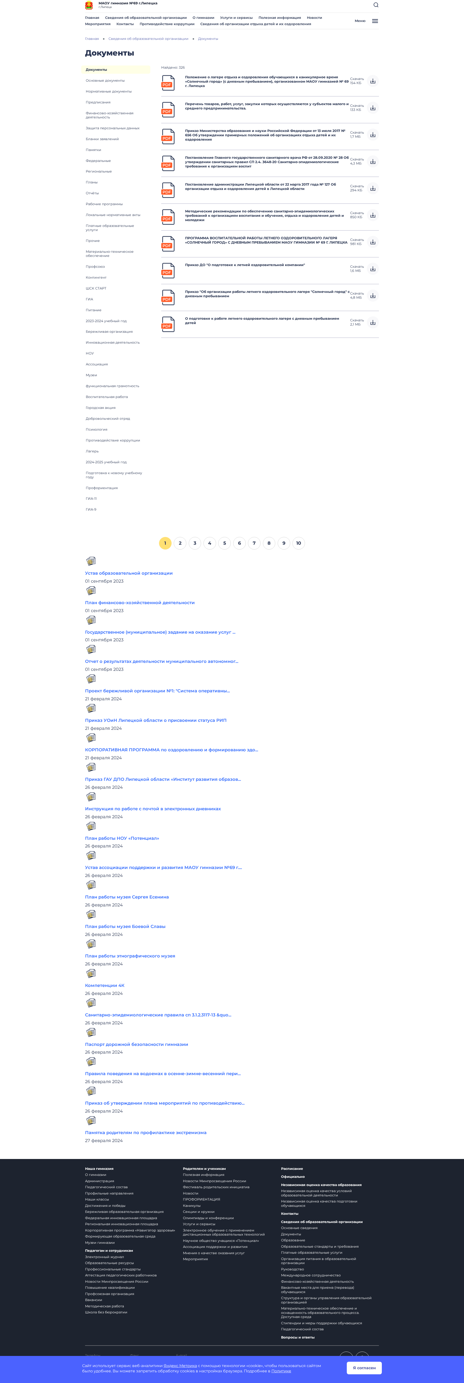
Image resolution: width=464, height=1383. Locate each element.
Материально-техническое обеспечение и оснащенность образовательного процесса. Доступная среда (320, 1312)
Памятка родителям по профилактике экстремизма (146, 1132)
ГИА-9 (91, 509)
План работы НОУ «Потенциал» (122, 838)
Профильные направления (109, 1193)
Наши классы (97, 1199)
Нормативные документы (109, 91)
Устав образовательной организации (129, 573)
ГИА (89, 299)
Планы (92, 182)
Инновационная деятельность (113, 342)
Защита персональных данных (112, 128)
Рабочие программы (104, 204)
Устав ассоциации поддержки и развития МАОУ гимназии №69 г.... (163, 867)
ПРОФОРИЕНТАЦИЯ (201, 1199)
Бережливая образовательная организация (124, 1211)
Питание (94, 310)
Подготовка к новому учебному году (114, 475)
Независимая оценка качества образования (321, 1185)
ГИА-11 (91, 498)
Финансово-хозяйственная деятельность (109, 115)
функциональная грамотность (112, 386)
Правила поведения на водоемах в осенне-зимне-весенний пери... (163, 1073)
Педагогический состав (106, 1187)
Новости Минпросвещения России (116, 1281)
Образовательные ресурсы (109, 1263)
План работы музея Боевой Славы (125, 926)
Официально (293, 1177)
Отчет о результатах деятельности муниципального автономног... (161, 661)
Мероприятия (98, 24)
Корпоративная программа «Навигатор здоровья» (130, 1230)
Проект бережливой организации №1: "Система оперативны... (157, 691)
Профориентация (102, 488)
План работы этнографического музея (130, 956)
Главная (92, 17)
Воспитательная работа (107, 397)
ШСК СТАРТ (96, 288)
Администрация (99, 1181)
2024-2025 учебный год (106, 462)
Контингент (96, 277)
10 (298, 543)
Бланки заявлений (102, 139)
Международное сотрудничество (311, 1275)
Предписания (98, 102)
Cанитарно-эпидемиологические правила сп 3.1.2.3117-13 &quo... (158, 1015)
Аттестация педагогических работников (121, 1275)
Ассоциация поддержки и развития (215, 1247)
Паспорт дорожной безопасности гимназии (136, 1044)
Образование (293, 1240)
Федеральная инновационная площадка (121, 1218)
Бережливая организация (109, 331)
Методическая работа (104, 1306)
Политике (281, 1371)
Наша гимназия (99, 1169)
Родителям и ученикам (204, 1169)
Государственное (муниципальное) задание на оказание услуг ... (160, 632)
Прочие (93, 241)
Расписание (292, 1169)
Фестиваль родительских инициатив (216, 1187)
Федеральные (98, 161)
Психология (96, 429)
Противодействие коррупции (167, 24)
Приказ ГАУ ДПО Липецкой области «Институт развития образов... (163, 779)
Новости (314, 17)
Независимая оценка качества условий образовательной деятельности (316, 1193)
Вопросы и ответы (298, 1337)
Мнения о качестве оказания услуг (214, 1253)
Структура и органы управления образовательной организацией (326, 1300)
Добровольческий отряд (108, 418)
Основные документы (105, 80)
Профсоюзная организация (109, 1294)
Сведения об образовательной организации (146, 17)
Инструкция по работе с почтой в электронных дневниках (153, 808)
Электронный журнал (104, 1257)
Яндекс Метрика (180, 1365)
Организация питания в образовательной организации (318, 1261)
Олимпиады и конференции (208, 1218)
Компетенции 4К (104, 985)
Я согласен (364, 1368)
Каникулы (192, 1205)
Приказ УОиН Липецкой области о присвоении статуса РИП (156, 720)
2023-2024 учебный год (106, 321)
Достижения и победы (105, 1205)
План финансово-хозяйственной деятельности (140, 602)
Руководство (292, 1269)
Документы (96, 69)
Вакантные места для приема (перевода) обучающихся (317, 1289)
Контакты (125, 24)
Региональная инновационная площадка (121, 1224)
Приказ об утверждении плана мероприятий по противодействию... (165, 1103)
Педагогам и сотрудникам (109, 1251)
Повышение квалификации (110, 1287)
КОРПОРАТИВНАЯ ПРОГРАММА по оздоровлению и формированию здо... (171, 750)
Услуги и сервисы (236, 17)
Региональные (99, 171)
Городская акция (101, 407)
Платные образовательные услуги (110, 228)
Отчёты (92, 193)
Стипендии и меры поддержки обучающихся (321, 1323)
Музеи (91, 375)
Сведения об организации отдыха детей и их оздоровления (255, 24)
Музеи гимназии (100, 1242)
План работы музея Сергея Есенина (127, 897)
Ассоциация (97, 364)
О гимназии (203, 17)
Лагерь (92, 451)
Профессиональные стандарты (113, 1269)
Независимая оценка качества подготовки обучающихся (319, 1203)
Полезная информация (280, 17)
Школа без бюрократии (106, 1312)
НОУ (90, 353)
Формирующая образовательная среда (120, 1236)
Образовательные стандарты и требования (320, 1246)
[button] (376, 5)
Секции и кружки (199, 1211)
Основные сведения (299, 1228)
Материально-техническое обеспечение (110, 253)
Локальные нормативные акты (113, 215)
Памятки (93, 150)
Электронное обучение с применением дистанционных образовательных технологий (224, 1232)
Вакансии (93, 1300)
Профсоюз (95, 266)
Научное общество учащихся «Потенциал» (221, 1240)
